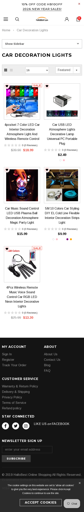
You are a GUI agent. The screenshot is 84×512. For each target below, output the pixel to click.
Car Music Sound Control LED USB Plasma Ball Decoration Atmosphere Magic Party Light (22, 215)
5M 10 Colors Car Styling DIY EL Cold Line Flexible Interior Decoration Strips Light (62, 215)
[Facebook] (5, 425)
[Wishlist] (7, 86)
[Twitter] (15, 425)
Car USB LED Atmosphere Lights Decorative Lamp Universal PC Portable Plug (62, 134)
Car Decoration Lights (32, 30)
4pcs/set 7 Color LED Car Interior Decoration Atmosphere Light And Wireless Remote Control (22, 131)
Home (6, 30)
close (79, 4)
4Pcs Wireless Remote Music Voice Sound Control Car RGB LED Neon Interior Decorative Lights (22, 297)
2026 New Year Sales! (42, 9)
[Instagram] (25, 425)
